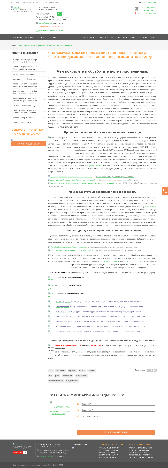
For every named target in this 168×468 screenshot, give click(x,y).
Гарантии (36, 2)
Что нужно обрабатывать (24, 118)
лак (50, 376)
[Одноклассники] (151, 370)
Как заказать (26, 2)
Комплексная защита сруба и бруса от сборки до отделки (25, 92)
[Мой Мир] (155, 370)
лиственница (60, 371)
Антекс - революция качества (25, 74)
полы (51, 371)
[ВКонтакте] (148, 370)
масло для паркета (56, 381)
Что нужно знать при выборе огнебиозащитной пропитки (25, 60)
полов (153, 165)
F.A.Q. (45, 2)
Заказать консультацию (49, 26)
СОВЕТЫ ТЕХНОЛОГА (109, 261)
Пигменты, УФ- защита (108, 452)
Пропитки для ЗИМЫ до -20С (140, 448)
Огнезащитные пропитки (109, 448)
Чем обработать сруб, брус (140, 452)
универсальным (95, 165)
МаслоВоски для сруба (108, 450)
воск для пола (67, 376)
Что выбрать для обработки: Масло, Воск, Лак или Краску (25, 85)
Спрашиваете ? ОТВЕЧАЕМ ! (24, 122)
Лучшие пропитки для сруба (141, 457)
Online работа (54, 2)
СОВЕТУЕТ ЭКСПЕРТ (133, 261)
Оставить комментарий (116, 432)
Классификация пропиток (140, 455)
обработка (72, 371)
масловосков (150, 206)
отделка (82, 371)
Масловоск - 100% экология (24, 79)
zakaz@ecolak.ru (45, 23)
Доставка (15, 2)
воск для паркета (72, 381)
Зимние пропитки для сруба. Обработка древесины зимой (25, 99)
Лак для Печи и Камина (108, 455)
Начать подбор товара (29, 144)
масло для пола (81, 376)
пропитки (91, 371)
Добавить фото (62, 407)
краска (57, 376)
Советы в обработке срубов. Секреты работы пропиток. (25, 68)
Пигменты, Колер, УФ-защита (25, 105)
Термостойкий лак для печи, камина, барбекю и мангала (25, 111)
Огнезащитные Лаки (107, 457)
